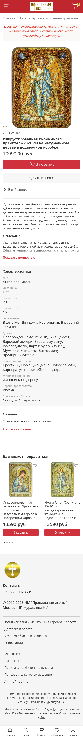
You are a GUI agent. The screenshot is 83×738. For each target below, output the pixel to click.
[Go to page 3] (9, 542)
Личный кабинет (17, 681)
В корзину (20, 532)
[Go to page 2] (7, 542)
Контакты (11, 661)
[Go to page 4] (12, 542)
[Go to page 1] (4, 542)
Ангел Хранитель (66, 18)
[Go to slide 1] (3, 126)
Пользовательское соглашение (28, 674)
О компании (13, 643)
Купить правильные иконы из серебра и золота (40, 622)
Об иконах (12, 654)
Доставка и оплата (18, 629)
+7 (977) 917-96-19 (17, 592)
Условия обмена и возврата (25, 636)
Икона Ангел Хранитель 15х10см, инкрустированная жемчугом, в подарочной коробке (62, 510)
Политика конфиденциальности (28, 667)
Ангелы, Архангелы (34, 18)
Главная (9, 18)
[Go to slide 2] (6, 126)
